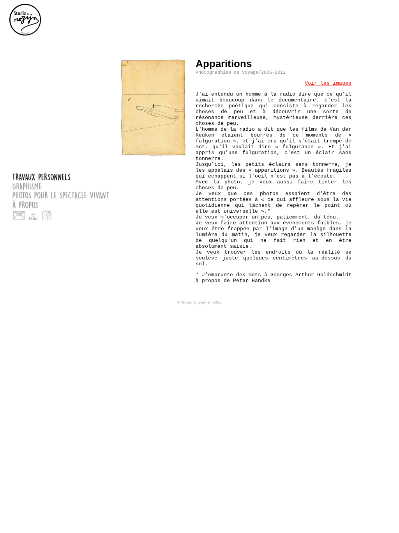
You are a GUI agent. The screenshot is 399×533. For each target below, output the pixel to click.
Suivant (384, 63)
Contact (18, 215)
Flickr (33, 215)
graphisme (59, 185)
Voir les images (328, 83)
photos (154, 107)
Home (25, 19)
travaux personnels (59, 176)
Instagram (60, 215)
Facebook (47, 215)
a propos (59, 203)
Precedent (360, 63)
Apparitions (224, 63)
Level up (372, 63)
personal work (384, 13)
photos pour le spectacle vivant (59, 194)
